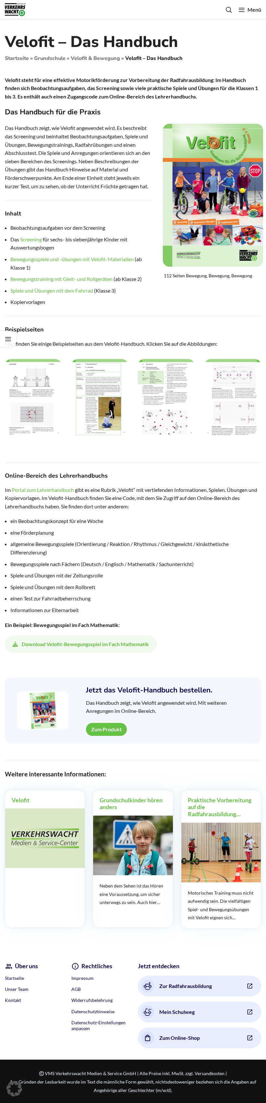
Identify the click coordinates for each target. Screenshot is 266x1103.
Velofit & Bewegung (95, 58)
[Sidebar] (8, 339)
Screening (31, 239)
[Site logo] (15, 9)
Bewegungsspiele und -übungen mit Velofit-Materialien (72, 259)
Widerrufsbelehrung (92, 1000)
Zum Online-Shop (179, 1038)
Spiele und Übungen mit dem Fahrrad (51, 290)
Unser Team (17, 989)
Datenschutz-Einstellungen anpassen (98, 1025)
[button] (14, 1088)
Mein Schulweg (177, 1012)
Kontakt (13, 1000)
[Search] (228, 9)
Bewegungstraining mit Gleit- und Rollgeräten (61, 279)
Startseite (17, 58)
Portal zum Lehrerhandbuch (43, 490)
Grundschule (50, 58)
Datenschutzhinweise (93, 1011)
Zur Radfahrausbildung (185, 986)
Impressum (82, 978)
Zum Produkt (106, 729)
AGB (76, 989)
